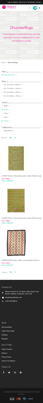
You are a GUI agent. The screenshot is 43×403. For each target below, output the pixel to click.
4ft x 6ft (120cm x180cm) (12, 85)
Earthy (6, 109)
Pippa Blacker (8, 130)
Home (3, 62)
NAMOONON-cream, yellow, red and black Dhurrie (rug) (22, 260)
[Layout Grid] (10, 137)
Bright (6, 106)
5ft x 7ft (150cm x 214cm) (12, 88)
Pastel (6, 121)
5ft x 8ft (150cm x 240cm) (12, 92)
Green (6, 113)
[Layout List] (15, 137)
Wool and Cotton (9, 75)
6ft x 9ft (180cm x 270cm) (12, 96)
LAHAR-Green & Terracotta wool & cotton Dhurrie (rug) (21, 176)
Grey (5, 117)
